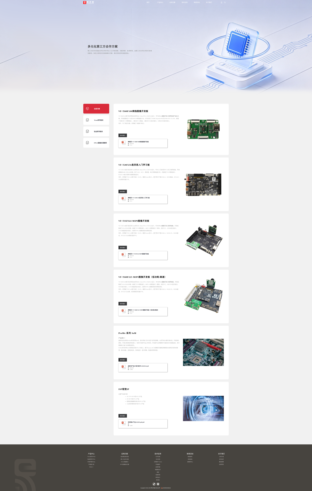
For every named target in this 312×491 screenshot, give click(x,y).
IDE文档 (158, 459)
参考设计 (158, 477)
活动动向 (190, 459)
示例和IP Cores (158, 461)
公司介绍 (221, 456)
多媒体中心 (190, 461)
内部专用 (158, 474)
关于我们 (209, 2)
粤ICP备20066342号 (155, 488)
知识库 (158, 480)
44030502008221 (167, 488)
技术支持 (185, 2)
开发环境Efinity (91, 461)
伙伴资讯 (221, 464)
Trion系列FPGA (91, 456)
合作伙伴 (221, 459)
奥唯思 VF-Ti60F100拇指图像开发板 (138, 141)
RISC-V (91, 467)
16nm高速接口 (124, 461)
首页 (148, 2)
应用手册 (158, 467)
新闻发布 (190, 456)
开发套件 (158, 464)
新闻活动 (197, 2)
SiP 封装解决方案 (124, 464)
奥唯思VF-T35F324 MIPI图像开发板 (138, 254)
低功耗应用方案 (125, 456)
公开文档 (158, 456)
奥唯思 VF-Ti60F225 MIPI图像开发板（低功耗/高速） (143, 310)
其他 (158, 472)
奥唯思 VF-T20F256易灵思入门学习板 (139, 197)
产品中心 (160, 2)
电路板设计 (158, 469)
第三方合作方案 (125, 459)
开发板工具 (91, 464)
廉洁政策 (221, 461)
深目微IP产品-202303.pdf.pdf (136, 422)
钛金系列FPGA (91, 459)
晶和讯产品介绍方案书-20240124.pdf (138, 366)
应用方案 (172, 2)
